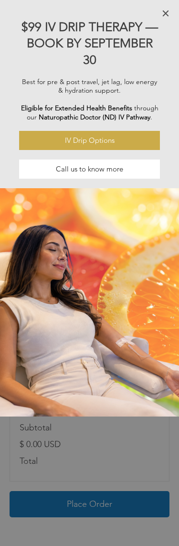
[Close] (165, 13)
